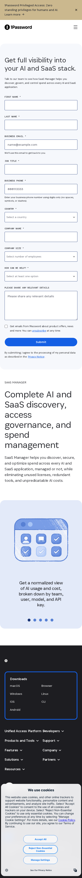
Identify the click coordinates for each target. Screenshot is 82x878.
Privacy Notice (36, 356)
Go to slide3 (40, 620)
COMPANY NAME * (14, 228)
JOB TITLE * (12, 161)
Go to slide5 (52, 620)
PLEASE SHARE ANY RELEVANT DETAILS (27, 287)
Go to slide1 (29, 620)
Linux (44, 694)
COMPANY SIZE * (14, 248)
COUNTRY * (11, 208)
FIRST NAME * (13, 96)
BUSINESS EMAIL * (15, 136)
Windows (16, 694)
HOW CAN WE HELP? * (17, 268)
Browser (46, 686)
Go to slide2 (34, 620)
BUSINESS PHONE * (15, 180)
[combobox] (41, 217)
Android (15, 710)
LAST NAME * (12, 116)
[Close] (76, 10)
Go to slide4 (46, 620)
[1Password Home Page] (18, 27)
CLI (43, 702)
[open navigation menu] (75, 27)
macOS (15, 686)
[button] (41, 679)
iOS (12, 702)
